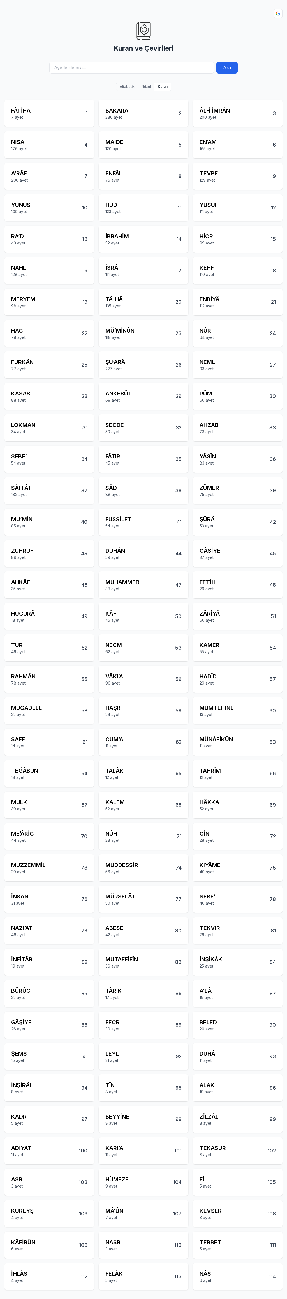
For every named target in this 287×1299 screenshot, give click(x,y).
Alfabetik (127, 86)
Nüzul (146, 86)
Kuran (163, 86)
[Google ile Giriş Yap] (278, 13)
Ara (227, 67)
